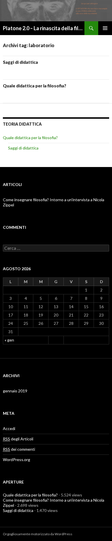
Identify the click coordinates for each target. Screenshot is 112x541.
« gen (9, 339)
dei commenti (19, 449)
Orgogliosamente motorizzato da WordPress (37, 534)
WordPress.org (16, 459)
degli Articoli (18, 438)
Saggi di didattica (20, 62)
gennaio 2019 (15, 390)
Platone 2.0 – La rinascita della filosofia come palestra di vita (43, 28)
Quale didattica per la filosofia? (34, 85)
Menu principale (105, 28)
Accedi (9, 428)
